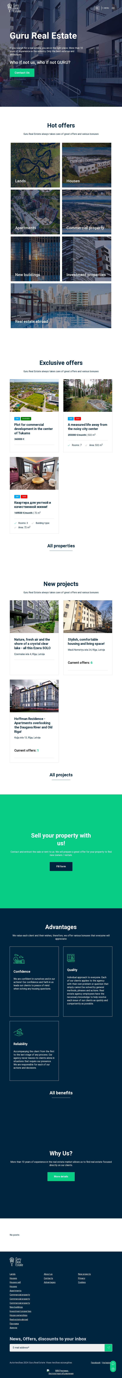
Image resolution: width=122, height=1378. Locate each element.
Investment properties (20, 1311)
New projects (84, 1274)
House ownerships (18, 1315)
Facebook (95, 1362)
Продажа (14, 1323)
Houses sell (15, 1282)
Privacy (81, 1278)
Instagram (107, 1362)
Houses (13, 1278)
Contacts (48, 1278)
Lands (12, 1274)
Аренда (13, 1327)
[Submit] (108, 1347)
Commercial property (20, 1294)
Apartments (15, 1290)
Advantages (49, 1282)
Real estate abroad (19, 1319)
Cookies (82, 1282)
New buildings (16, 1307)
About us (48, 1274)
